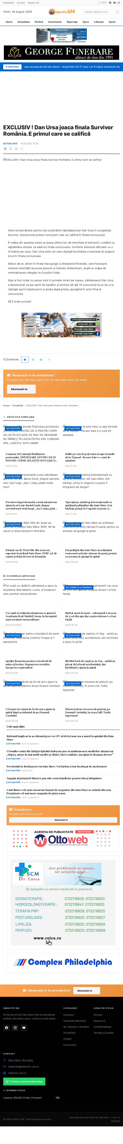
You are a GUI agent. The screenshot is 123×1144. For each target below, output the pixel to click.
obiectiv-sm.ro (17, 1073)
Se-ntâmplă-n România (76, 1026)
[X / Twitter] (11, 149)
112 (58, 1097)
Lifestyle (99, 21)
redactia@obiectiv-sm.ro (23, 1066)
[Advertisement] (61, 95)
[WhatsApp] (16, 149)
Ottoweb (115, 1121)
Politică (39, 21)
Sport (86, 21)
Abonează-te (19, 389)
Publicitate (8, 2)
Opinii (112, 21)
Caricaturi (68, 1014)
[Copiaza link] (22, 149)
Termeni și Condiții (104, 1032)
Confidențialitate (102, 1026)
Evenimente (55, 21)
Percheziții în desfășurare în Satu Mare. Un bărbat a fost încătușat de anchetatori (57, 766)
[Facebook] (110, 2)
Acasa (6, 405)
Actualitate (23, 21)
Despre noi (33, 2)
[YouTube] (114, 2)
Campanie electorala (74, 1020)
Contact (21, 2)
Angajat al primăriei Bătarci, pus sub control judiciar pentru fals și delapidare (54, 778)
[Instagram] (119, 2)
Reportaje (72, 21)
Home (9, 21)
